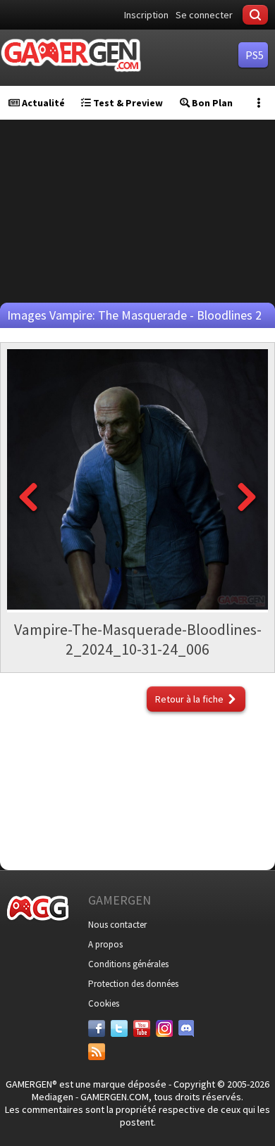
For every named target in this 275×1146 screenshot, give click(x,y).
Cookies (103, 1003)
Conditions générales (128, 964)
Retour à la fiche (189, 699)
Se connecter (204, 14)
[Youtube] (141, 1028)
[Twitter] (119, 1028)
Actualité (42, 102)
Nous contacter (117, 925)
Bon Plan (211, 102)
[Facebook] (96, 1028)
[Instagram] (164, 1028)
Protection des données (133, 984)
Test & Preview (127, 102)
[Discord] (186, 1028)
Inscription (146, 14)
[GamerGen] (70, 55)
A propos (105, 944)
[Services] (96, 1051)
